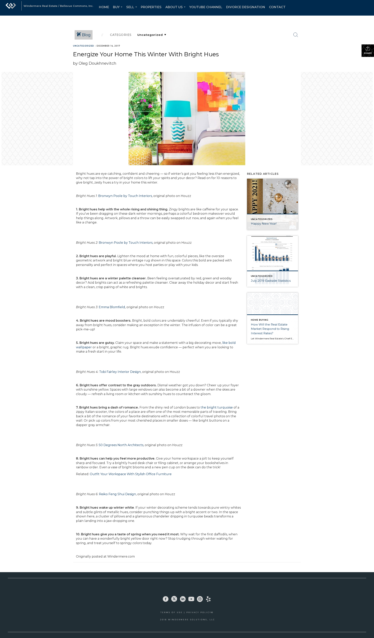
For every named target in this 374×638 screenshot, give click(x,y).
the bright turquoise (217, 407)
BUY (118, 10)
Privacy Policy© (199, 612)
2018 (164, 620)
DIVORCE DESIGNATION (245, 7)
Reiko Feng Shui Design (117, 494)
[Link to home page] (11, 8)
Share (368, 53)
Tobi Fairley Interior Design (120, 372)
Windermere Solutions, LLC (191, 620)
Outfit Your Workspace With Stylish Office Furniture (131, 474)
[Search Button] (295, 35)
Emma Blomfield (112, 307)
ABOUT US (176, 10)
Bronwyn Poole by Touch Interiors (125, 196)
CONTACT (277, 7)
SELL (132, 10)
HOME (104, 7)
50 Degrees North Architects (121, 445)
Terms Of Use (172, 612)
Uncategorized (83, 46)
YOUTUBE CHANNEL (205, 7)
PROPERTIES (151, 7)
